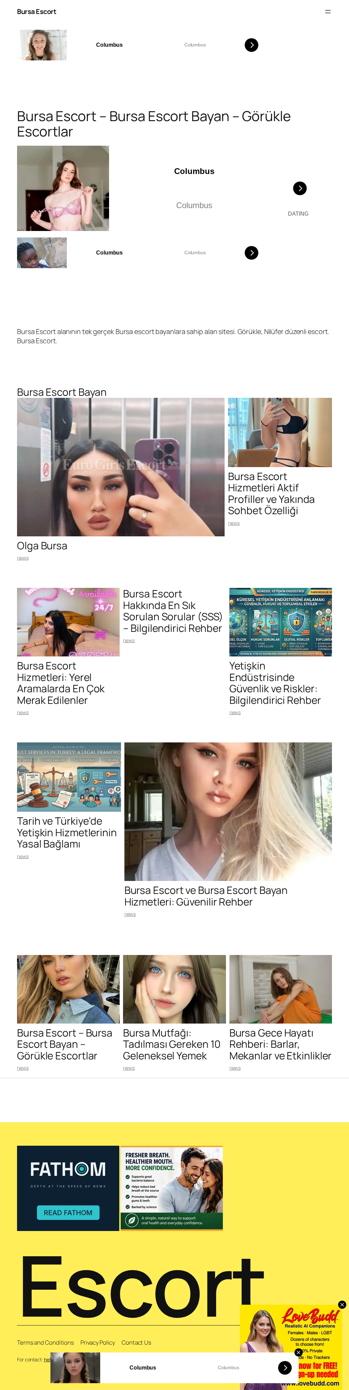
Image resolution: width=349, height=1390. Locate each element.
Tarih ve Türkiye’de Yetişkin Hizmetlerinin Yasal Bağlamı (67, 832)
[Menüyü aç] (328, 12)
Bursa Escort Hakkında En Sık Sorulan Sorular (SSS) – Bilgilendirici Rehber (173, 611)
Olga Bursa (42, 545)
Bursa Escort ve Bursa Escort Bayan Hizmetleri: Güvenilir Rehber (206, 895)
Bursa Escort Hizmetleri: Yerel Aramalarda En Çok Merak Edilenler (61, 683)
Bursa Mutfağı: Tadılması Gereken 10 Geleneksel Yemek (172, 1044)
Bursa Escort (36, 11)
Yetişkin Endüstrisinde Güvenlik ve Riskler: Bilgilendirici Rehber (275, 683)
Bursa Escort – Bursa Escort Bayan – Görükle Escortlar (64, 1044)
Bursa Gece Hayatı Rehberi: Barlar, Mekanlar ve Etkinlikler (280, 1044)
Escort (141, 1284)
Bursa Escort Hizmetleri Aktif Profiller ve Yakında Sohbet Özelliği (271, 493)
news (23, 557)
